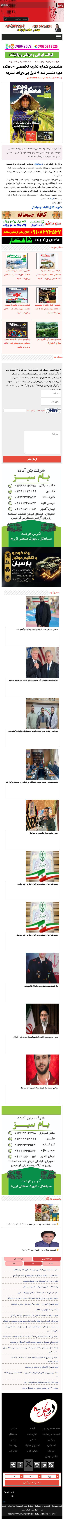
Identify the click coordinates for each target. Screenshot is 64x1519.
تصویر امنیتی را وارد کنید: (36, 410)
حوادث (51, 1451)
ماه (33, 1263)
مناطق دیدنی (51, 1456)
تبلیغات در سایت (51, 1434)
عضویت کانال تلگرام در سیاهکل (47, 207)
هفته (51, 1263)
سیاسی (13, 1429)
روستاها (13, 1445)
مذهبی (32, 1440)
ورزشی (51, 1440)
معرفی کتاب (32, 1451)
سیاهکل (13, 1434)
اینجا (52, 199)
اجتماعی (51, 1445)
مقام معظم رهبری (51, 1429)
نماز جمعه (32, 1434)
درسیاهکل (38, 164)
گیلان (32, 1429)
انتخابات (13, 1451)
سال (14, 1263)
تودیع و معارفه (32, 1445)
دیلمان (13, 1440)
